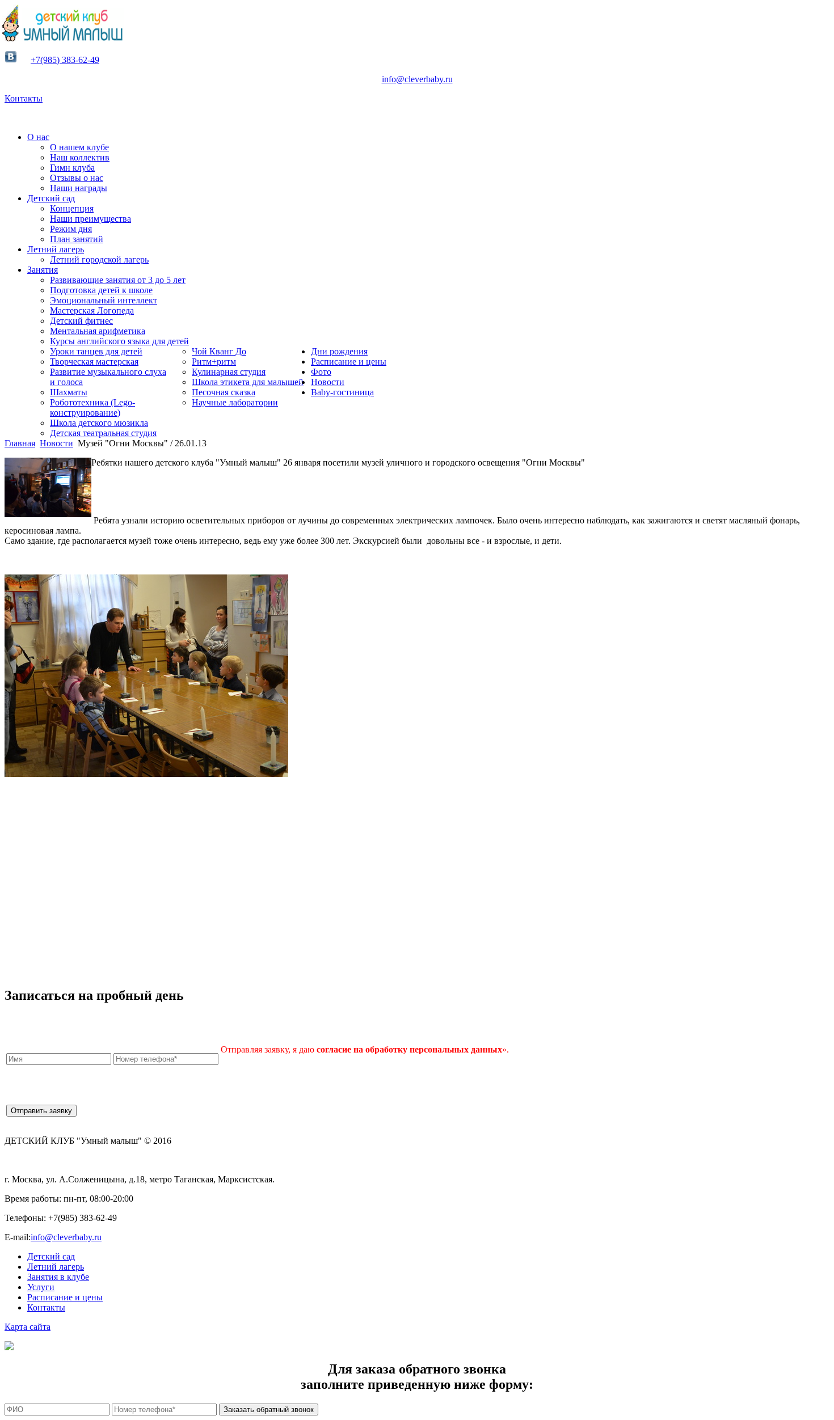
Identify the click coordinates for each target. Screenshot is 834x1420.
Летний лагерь (55, 1266)
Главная (20, 443)
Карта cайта (27, 1327)
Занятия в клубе (58, 1277)
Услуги (40, 1287)
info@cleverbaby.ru (417, 79)
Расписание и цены (65, 1297)
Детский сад (51, 1256)
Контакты (24, 98)
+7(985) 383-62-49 (65, 60)
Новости (56, 443)
